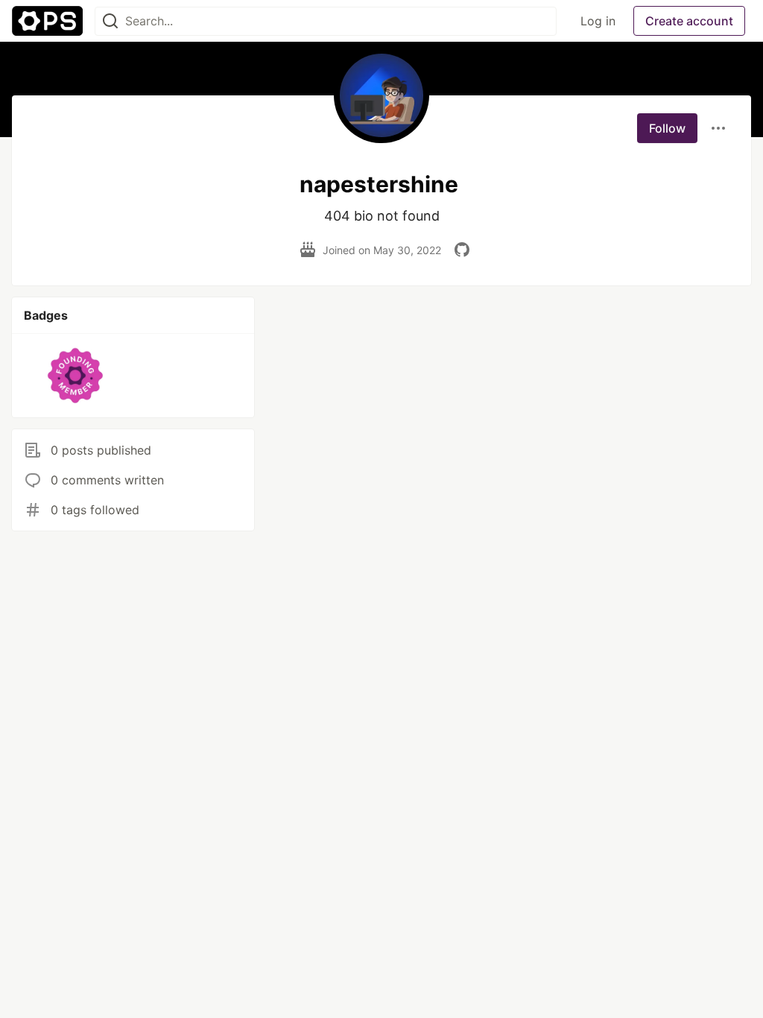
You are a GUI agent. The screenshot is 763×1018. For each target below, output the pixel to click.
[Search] (110, 21)
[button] (75, 375)
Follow (667, 128)
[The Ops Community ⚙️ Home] (47, 21)
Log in (597, 20)
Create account (689, 20)
